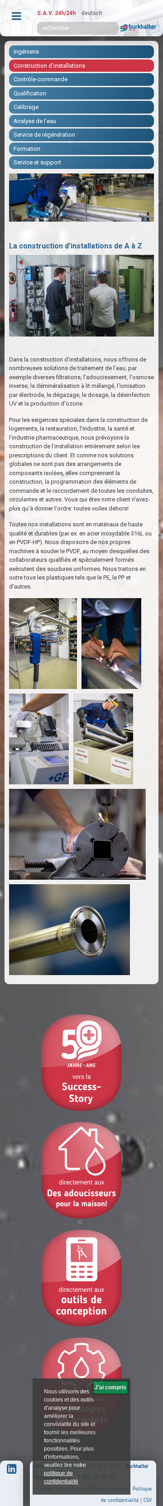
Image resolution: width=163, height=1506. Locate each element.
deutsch (92, 13)
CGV (148, 1500)
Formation (27, 148)
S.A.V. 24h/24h (56, 13)
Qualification (30, 93)
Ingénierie (26, 51)
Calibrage (26, 107)
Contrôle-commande (40, 79)
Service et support (37, 162)
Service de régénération (44, 134)
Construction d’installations (49, 65)
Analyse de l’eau (35, 121)
